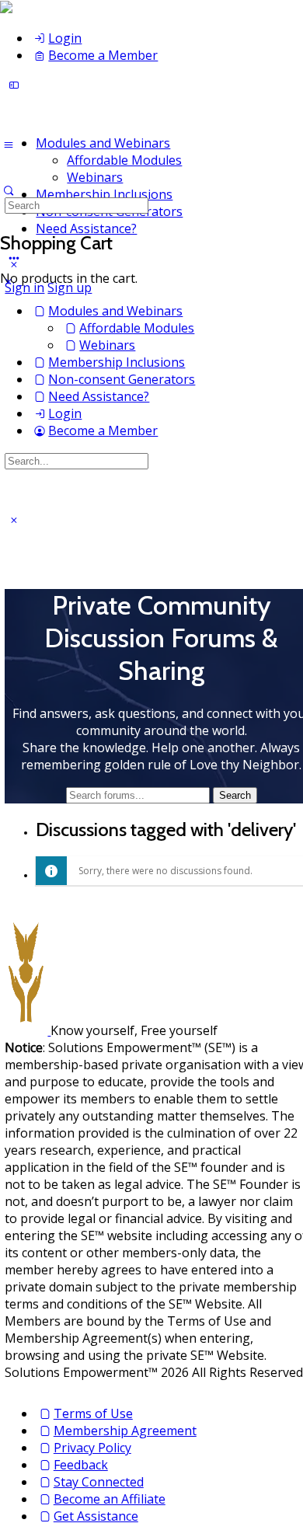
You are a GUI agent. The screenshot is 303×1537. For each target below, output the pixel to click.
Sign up (69, 287)
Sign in (24, 287)
